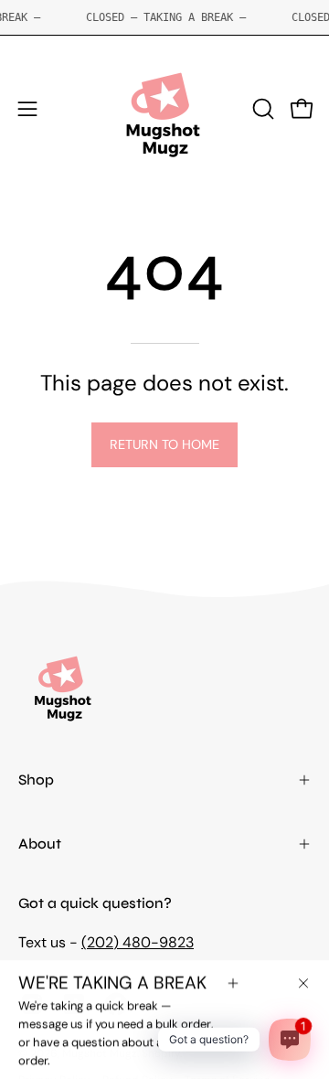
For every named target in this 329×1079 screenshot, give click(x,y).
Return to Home (164, 444)
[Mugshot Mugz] (164, 108)
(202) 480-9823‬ (137, 942)
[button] (261, 109)
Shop (36, 779)
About (39, 843)
